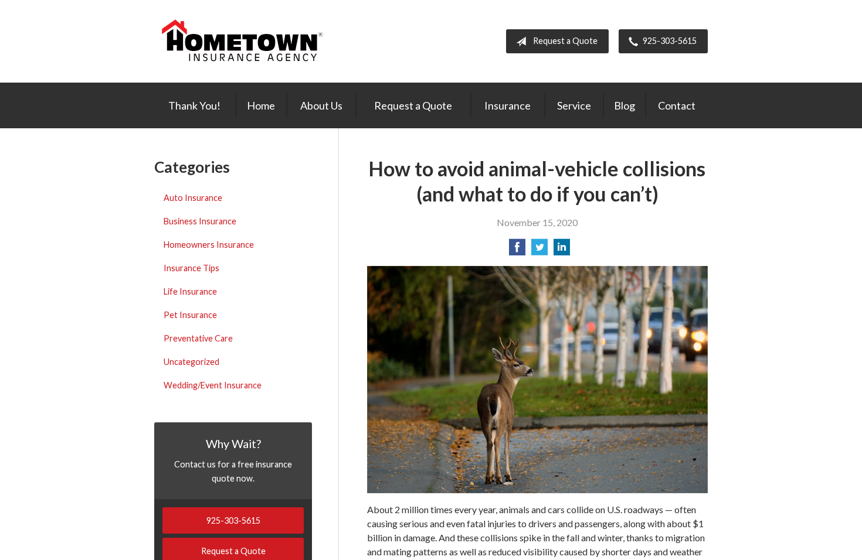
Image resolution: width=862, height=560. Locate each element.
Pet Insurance (190, 315)
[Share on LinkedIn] (562, 250)
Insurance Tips (191, 268)
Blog (624, 105)
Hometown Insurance (242, 41)
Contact (676, 105)
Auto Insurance (193, 198)
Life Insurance (190, 291)
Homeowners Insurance (209, 245)
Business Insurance (200, 221)
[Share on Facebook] (517, 250)
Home (261, 105)
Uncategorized (191, 362)
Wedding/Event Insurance (213, 385)
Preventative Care (198, 338)
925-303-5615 (670, 41)
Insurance (507, 105)
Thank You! (194, 105)
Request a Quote (565, 41)
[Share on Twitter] (539, 250)
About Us (321, 105)
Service (574, 105)
